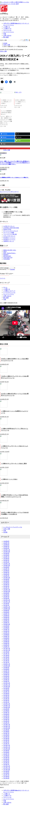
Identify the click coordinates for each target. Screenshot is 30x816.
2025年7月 (6, 557)
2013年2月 (6, 742)
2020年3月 (6, 619)
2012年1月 (6, 764)
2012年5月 (6, 757)
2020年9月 (6, 610)
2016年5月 (6, 674)
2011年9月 (6, 771)
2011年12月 (6, 766)
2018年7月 (6, 636)
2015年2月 (6, 700)
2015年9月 (6, 688)
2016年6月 (6, 672)
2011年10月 (6, 769)
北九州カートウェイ (9, 239)
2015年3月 (6, 698)
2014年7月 (6, 712)
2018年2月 (6, 645)
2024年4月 (6, 574)
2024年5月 (6, 572)
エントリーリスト (8, 32)
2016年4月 (6, 676)
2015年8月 (6, 690)
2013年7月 (6, 733)
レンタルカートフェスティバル (12, 527)
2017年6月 (6, 655)
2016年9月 (6, 667)
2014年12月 (6, 704)
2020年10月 (6, 608)
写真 (4, 33)
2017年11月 (6, 650)
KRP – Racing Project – (9, 253)
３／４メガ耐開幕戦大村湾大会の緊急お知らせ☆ (6, 112)
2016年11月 (6, 664)
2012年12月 (6, 745)
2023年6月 (6, 582)
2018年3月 (6, 643)
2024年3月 (6, 576)
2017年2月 (6, 660)
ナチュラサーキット (9, 236)
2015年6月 (6, 693)
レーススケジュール (9, 292)
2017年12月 (6, 648)
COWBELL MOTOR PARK (11, 227)
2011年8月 (6, 773)
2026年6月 (6, 544)
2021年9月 (6, 603)
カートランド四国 (8, 232)
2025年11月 (6, 550)
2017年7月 (6, 653)
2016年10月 (6, 666)
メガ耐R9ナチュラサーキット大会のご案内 (14, 463)
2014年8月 (6, 710)
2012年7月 (6, 754)
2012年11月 (6, 747)
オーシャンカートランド (10, 231)
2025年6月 (6, 558)
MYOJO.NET (7, 256)
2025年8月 (6, 555)
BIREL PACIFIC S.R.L (9, 250)
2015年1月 (6, 702)
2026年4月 (6, 548)
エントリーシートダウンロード (9, 191)
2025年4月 (6, 562)
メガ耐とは (6, 27)
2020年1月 (6, 622)
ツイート (2, 278)
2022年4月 (6, 598)
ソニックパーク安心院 (10, 234)
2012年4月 (6, 759)
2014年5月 (6, 716)
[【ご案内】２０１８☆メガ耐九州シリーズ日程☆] (6, 95)
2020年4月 (6, 617)
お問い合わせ (7, 35)
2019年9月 (6, 626)
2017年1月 (6, 662)
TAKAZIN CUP (7, 257)
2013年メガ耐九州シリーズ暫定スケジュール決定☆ (20, 101)
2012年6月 (6, 755)
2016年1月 (6, 681)
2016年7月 (6, 671)
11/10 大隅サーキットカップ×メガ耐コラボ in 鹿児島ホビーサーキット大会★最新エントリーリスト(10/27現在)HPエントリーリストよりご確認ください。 (15, 163)
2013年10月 (6, 728)
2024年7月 (6, 569)
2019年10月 (6, 624)
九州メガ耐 (3, 51)
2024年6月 (6, 570)
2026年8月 (6, 541)
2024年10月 (6, 565)
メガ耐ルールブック (9, 290)
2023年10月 (6, 577)
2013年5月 (6, 736)
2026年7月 (6, 543)
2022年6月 (6, 595)
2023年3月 (6, 586)
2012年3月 (6, 761)
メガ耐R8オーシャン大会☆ (9, 479)
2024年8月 (6, 567)
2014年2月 (6, 721)
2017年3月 (6, 659)
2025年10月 (6, 551)
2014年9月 (6, 709)
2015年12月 (6, 683)
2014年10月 (6, 707)
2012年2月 (6, 762)
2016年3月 (6, 678)
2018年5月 (6, 640)
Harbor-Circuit (7, 229)
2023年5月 (6, 584)
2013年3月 (6, 740)
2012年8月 (6, 752)
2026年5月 (6, 546)
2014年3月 (6, 719)
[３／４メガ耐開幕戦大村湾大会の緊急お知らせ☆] (7, 118)
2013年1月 (6, 743)
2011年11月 (6, 768)
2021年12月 (6, 600)
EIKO (5, 251)
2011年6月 (6, 776)
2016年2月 (6, 679)
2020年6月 (6, 615)
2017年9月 (6, 652)
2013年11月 (6, 726)
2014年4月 (6, 717)
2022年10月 (6, 591)
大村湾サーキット (8, 241)
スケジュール (7, 30)
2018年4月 (6, 641)
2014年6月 (6, 714)
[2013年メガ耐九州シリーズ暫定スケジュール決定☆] (20, 95)
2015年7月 (6, 691)
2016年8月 (6, 669)
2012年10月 (6, 749)
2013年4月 (6, 738)
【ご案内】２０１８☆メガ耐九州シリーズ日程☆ (6, 101)
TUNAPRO (6, 259)
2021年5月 (6, 605)
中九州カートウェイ (9, 237)
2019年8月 (6, 627)
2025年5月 (6, 560)
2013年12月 (6, 724)
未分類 (5, 532)
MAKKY (5, 254)
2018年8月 (6, 634)
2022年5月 (6, 596)
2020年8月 (6, 612)
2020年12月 (6, 607)
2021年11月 (6, 602)
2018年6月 (6, 638)
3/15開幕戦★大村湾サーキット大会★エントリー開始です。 (14, 177)
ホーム (5, 287)
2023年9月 (6, 579)
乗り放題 (6, 37)
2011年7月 (6, 774)
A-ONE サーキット (9, 226)
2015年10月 (6, 686)
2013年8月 (6, 731)
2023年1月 (6, 588)
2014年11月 (6, 705)
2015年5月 (6, 695)
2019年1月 (6, 633)
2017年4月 (6, 657)
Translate (12, 269)
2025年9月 (6, 553)
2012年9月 (6, 750)
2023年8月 (6, 581)
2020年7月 (6, 614)
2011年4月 (6, 778)
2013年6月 (6, 735)
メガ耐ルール (7, 28)
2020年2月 (6, 621)
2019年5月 (6, 631)
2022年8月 (6, 593)
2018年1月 (6, 646)
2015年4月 (6, 697)
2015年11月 (6, 685)
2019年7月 (6, 629)
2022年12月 (6, 589)
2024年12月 (6, 563)
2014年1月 (6, 723)
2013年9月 (6, 730)
